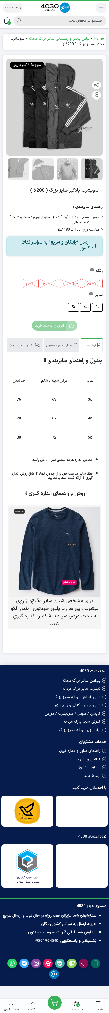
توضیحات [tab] (90, 345)
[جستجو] (19, 21)
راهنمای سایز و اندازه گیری (79, 751)
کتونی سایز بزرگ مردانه (82, 722)
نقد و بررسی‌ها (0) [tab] (22, 345)
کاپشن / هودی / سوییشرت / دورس (72, 714)
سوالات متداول (89, 767)
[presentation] (10, 170)
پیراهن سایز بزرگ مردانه (81, 681)
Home (99, 39)
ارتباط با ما (92, 776)
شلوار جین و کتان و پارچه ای (77, 705)
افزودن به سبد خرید (49, 325)
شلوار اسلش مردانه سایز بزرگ (77, 697)
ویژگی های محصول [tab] (59, 345)
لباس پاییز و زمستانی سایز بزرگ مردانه (58, 39)
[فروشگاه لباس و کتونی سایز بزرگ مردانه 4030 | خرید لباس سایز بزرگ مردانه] (54, 7)
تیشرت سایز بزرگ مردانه (81, 689)
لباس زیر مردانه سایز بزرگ (79, 730)
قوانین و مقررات (88, 759)
